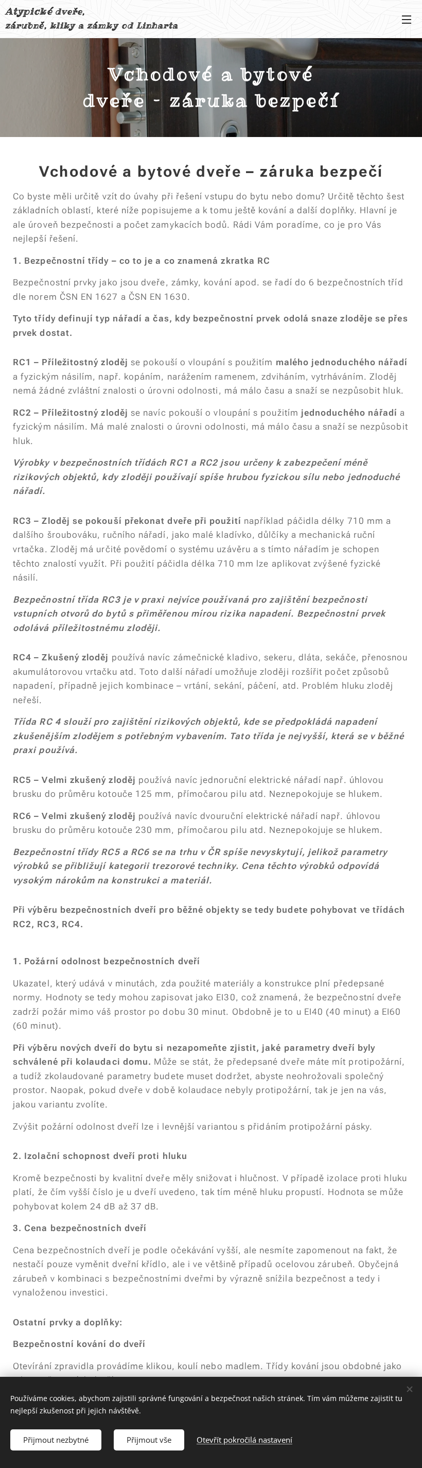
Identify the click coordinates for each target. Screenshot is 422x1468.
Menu (406, 19)
